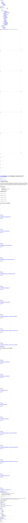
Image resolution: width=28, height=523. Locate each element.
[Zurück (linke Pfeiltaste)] (0, 522)
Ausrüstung (4, 18)
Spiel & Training (5, 16)
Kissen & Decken (6, 14)
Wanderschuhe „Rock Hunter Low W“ (5, 489)
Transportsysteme (6, 22)
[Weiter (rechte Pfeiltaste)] (1, 522)
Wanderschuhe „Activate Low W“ (5, 475)
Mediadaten (3, 511)
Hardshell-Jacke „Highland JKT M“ (5, 216)
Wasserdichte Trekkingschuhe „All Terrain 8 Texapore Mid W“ (9, 447)
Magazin (3, 25)
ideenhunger (1, 502)
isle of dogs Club (9, 505)
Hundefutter (5, 11)
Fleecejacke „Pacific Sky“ (3, 404)
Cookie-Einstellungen (4, 515)
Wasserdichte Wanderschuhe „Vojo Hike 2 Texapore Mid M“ (8, 316)
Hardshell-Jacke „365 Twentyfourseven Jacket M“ (7, 259)
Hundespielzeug (6, 17)
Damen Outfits (1, 377)
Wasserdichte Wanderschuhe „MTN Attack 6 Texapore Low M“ (9, 330)
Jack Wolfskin (3, 176)
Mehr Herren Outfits (2, 346)
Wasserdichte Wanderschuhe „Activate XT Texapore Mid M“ (8, 344)
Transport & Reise (5, 21)
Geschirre (5, 20)
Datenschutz (3, 514)
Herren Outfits (5, 24)
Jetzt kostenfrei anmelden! (3, 518)
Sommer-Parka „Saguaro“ (4, 390)
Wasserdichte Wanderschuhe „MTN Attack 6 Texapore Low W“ (9, 461)
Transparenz (4, 27)
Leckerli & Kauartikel (6, 12)
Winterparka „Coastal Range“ (4, 418)
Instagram (1, 508)
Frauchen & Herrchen (5, 23)
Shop (2, 10)
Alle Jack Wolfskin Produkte (3, 491)
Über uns (3, 26)
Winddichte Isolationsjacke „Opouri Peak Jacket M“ (7, 273)
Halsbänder (5, 19)
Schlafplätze (4, 13)
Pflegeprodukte (4, 15)
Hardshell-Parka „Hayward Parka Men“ (6, 245)
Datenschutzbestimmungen (7, 498)
